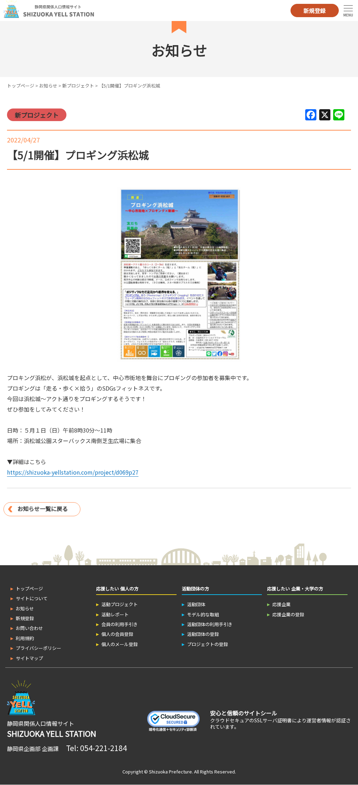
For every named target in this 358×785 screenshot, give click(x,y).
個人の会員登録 (117, 634)
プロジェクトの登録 (207, 644)
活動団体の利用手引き (209, 624)
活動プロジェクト (119, 604)
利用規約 (25, 638)
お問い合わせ (29, 628)
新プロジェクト (78, 85)
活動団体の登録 (203, 634)
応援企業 (281, 604)
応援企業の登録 (288, 614)
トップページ (20, 85)
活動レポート (115, 614)
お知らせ (48, 85)
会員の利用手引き (119, 624)
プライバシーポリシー (38, 648)
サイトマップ (29, 658)
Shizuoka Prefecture (170, 771)
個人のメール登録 (119, 644)
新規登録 (314, 10)
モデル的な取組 (203, 614)
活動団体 (196, 604)
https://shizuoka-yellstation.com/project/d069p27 (72, 472)
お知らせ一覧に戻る (42, 508)
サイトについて (32, 598)
